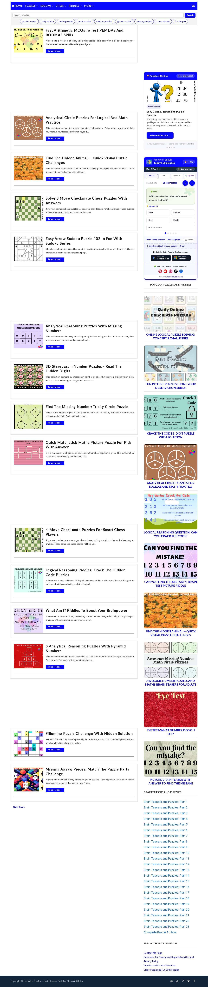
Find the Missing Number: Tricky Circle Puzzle (87, 407)
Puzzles (30, 6)
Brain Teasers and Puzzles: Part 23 (166, 926)
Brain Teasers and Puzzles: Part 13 (166, 870)
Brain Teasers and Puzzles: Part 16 (166, 887)
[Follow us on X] (176, 271)
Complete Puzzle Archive (160, 932)
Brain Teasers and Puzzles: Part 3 (166, 813)
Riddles (74, 6)
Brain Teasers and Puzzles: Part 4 (166, 818)
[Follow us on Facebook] (181, 271)
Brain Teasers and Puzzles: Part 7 (166, 835)
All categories (174, 240)
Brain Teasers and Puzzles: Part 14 (166, 875)
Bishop (176, 212)
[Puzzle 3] (170, 233)
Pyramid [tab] (177, 176)
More (87, 6)
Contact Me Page (153, 953)
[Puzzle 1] (165, 233)
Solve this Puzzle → (160, 135)
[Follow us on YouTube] (165, 271)
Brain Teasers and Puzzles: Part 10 (166, 853)
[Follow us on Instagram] (170, 271)
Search (190, 15)
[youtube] (177, 981)
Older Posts (19, 807)
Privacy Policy (151, 961)
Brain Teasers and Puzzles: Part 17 (166, 892)
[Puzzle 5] (176, 233)
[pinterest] (171, 981)
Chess (60, 6)
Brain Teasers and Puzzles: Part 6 (166, 830)
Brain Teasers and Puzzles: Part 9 (166, 847)
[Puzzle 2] (168, 233)
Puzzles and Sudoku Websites (159, 965)
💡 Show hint (152, 206)
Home (19, 6)
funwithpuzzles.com (175, 277)
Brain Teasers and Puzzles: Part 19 (166, 904)
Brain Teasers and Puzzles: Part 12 (166, 864)
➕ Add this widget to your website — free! (165, 246)
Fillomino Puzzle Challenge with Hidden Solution (89, 734)
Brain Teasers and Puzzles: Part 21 (166, 915)
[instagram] (182, 981)
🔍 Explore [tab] (189, 176)
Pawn (151, 212)
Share (190, 240)
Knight (176, 220)
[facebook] (194, 981)
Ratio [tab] (164, 176)
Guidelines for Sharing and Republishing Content (169, 957)
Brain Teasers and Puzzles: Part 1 (166, 801)
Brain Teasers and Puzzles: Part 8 (166, 841)
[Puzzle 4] (173, 233)
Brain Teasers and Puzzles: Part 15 (166, 881)
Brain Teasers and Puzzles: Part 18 (166, 898)
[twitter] (188, 981)
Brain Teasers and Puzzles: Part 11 (166, 858)
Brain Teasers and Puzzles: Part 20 (166, 909)
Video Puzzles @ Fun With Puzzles (162, 970)
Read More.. (55, 51)
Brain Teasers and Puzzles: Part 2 (166, 807)
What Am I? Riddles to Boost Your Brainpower (87, 610)
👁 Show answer (155, 227)
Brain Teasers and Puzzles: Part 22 (166, 921)
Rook (151, 220)
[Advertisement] (74, 88)
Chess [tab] (151, 176)
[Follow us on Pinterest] (160, 271)
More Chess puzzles (155, 240)
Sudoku (45, 6)
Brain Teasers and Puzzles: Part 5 (166, 824)
